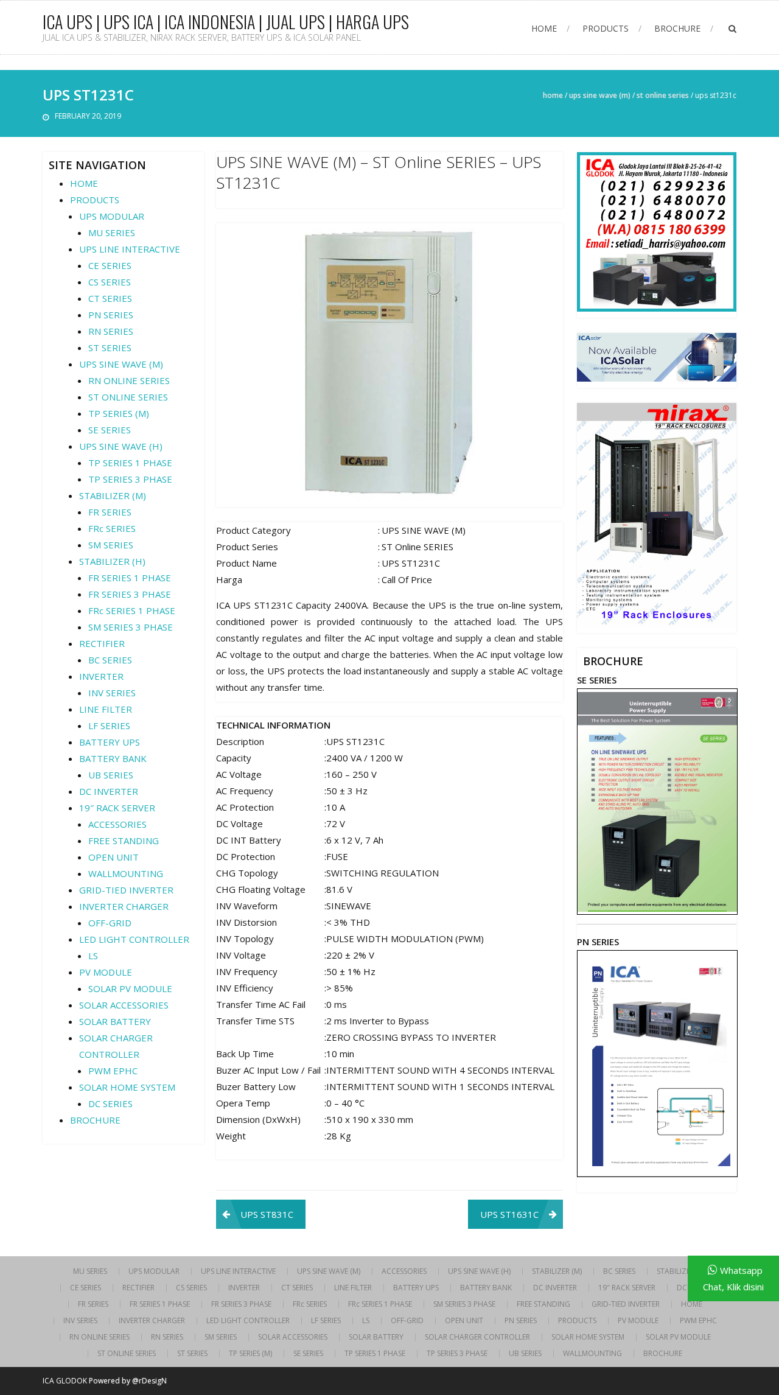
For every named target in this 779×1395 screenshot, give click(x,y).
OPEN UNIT (113, 857)
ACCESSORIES (117, 824)
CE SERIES (109, 265)
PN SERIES (110, 315)
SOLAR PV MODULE (130, 988)
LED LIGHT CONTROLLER (134, 939)
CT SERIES (110, 298)
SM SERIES (110, 545)
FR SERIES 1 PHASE (129, 578)
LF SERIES (109, 725)
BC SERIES (110, 660)
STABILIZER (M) (112, 495)
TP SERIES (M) (118, 413)
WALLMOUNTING (125, 873)
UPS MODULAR (111, 216)
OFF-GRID (109, 923)
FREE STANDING (123, 840)
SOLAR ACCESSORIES (124, 1005)
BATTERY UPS (109, 742)
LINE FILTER (105, 709)
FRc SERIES (112, 528)
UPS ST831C (266, 1214)
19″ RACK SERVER (117, 808)
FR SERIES (109, 512)
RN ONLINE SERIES (129, 380)
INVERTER (101, 676)
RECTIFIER (102, 643)
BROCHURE (677, 28)
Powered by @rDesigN (128, 1381)
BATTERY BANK (113, 758)
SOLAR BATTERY (115, 1021)
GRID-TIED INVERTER (126, 890)
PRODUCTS (605, 28)
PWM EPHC (113, 1071)
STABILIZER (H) (112, 561)
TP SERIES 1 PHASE (130, 462)
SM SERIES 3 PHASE (130, 627)
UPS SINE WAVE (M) (600, 95)
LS (93, 955)
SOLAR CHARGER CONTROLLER (477, 1337)
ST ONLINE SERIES (663, 95)
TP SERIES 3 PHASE (130, 479)
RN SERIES (110, 331)
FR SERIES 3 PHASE (129, 594)
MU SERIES (111, 232)
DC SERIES (110, 1103)
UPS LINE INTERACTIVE (129, 249)
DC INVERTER (108, 791)
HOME (544, 28)
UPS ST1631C (509, 1214)
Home (553, 95)
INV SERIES (112, 693)
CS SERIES (109, 282)
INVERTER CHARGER (124, 906)
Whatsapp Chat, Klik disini (733, 1278)
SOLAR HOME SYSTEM (127, 1087)
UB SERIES (110, 775)
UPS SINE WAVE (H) (120, 446)
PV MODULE (105, 972)
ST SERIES (109, 347)
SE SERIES (109, 430)
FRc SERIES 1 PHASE (131, 610)
